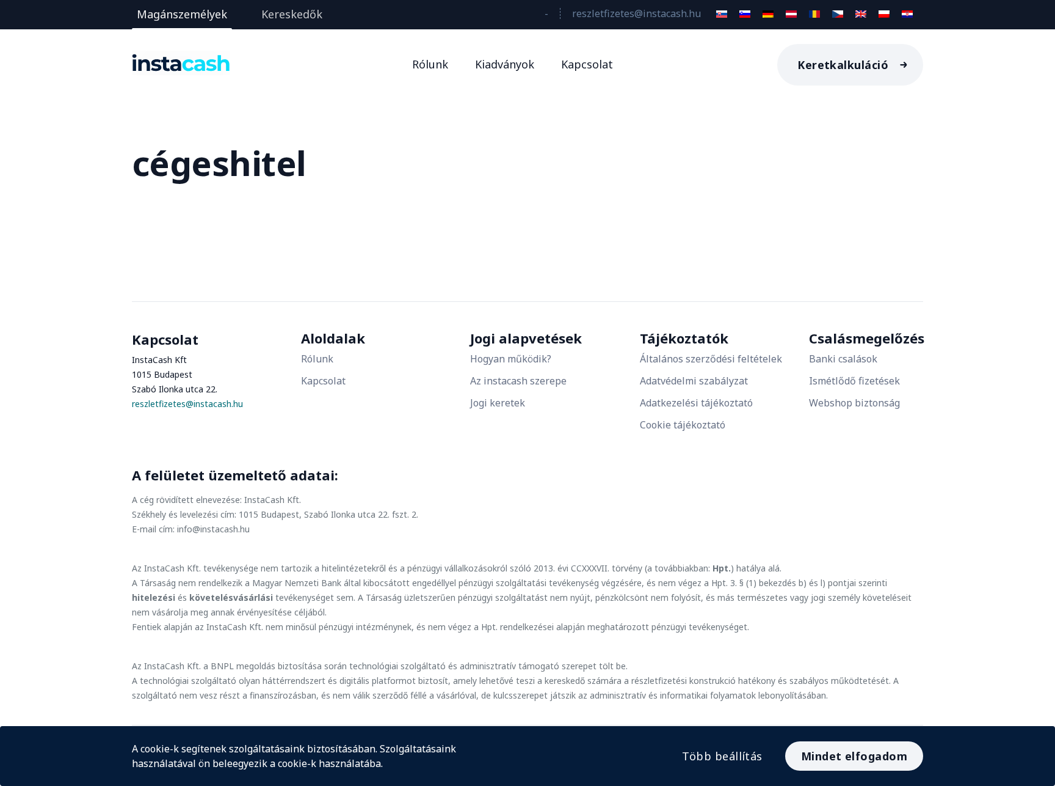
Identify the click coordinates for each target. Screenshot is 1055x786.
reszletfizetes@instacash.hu (636, 13)
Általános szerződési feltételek (711, 358)
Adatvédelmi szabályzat (694, 380)
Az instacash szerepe (518, 380)
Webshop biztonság (854, 403)
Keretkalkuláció (842, 64)
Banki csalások (843, 358)
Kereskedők (291, 14)
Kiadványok (504, 64)
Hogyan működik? (510, 358)
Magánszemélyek (182, 14)
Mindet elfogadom (854, 756)
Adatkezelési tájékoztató (696, 403)
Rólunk (430, 64)
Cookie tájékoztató (682, 425)
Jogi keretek (497, 403)
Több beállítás (722, 756)
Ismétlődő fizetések (854, 380)
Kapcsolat (587, 64)
